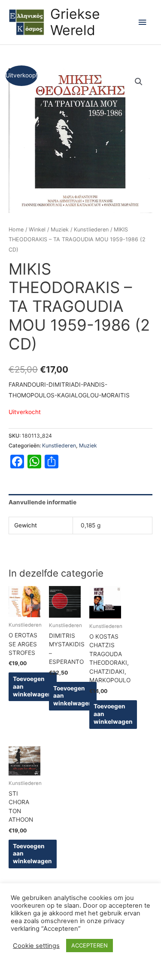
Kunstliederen (91, 229)
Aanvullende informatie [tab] (42, 502)
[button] (138, 81)
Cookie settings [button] (36, 946)
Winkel (37, 229)
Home (16, 229)
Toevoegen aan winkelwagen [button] (32, 686)
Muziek (60, 229)
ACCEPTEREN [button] (89, 945)
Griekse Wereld (75, 22)
